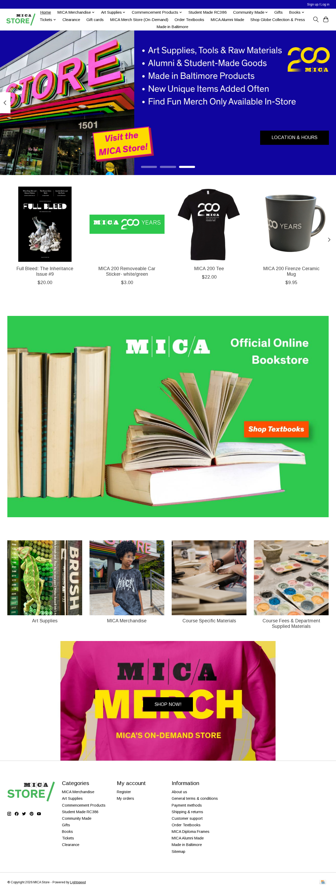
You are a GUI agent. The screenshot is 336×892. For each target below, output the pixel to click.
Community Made (76, 818)
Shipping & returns (187, 812)
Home (45, 12)
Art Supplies (44, 620)
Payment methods (187, 805)
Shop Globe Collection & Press (277, 19)
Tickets (68, 838)
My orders (125, 798)
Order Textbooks (189, 19)
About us (179, 792)
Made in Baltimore (172, 26)
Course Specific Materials (209, 620)
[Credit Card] (322, 882)
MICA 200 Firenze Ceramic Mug (291, 271)
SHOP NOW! (168, 704)
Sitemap (178, 851)
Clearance (71, 19)
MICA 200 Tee (209, 268)
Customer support (187, 818)
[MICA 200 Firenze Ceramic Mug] (291, 224)
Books (67, 831)
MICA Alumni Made (227, 19)
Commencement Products (84, 805)
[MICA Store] (20, 19)
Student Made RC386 (207, 12)
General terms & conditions (195, 798)
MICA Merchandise (126, 620)
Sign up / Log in (318, 4)
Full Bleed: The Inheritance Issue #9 (44, 271)
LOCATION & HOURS (294, 137)
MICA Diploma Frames (190, 831)
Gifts (278, 12)
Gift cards (95, 19)
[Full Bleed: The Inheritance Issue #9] (44, 224)
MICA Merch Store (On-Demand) (139, 19)
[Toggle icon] (315, 19)
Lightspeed (78, 882)
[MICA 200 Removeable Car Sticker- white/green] (127, 224)
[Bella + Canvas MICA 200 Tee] (209, 224)
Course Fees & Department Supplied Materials (291, 623)
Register (124, 792)
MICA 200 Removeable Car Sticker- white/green (126, 271)
